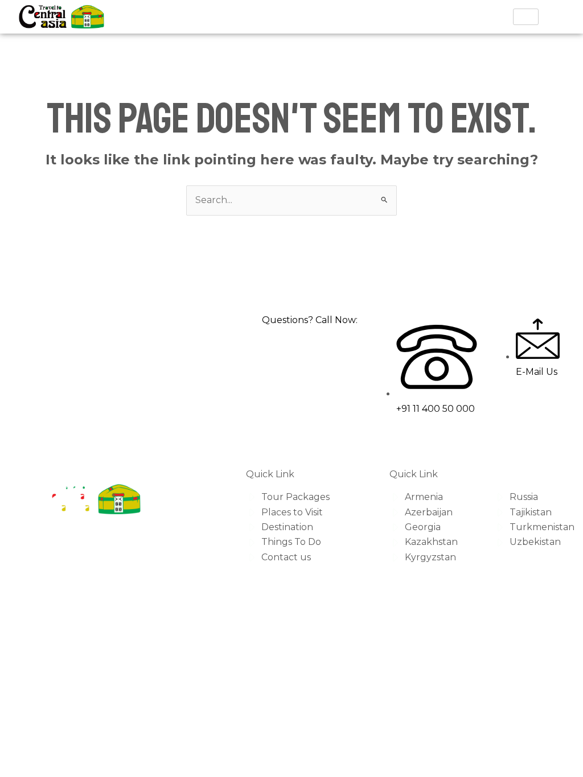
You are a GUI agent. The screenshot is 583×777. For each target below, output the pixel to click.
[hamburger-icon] (526, 17)
